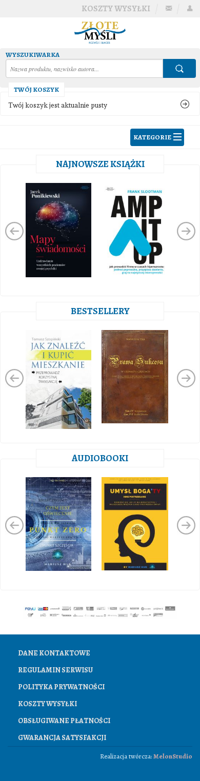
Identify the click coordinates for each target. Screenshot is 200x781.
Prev (14, 231)
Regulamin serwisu (55, 670)
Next (186, 231)
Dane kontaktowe (54, 653)
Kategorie (152, 137)
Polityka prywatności (61, 687)
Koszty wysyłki (116, 8)
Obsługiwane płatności (64, 721)
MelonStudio (172, 756)
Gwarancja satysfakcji (62, 738)
